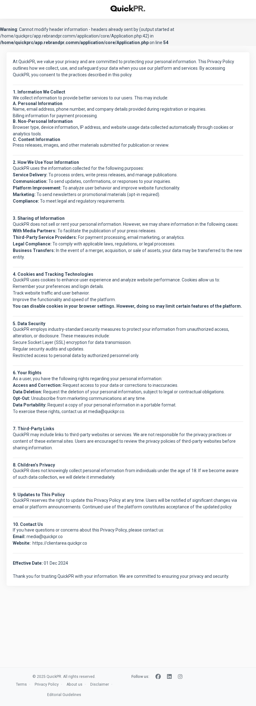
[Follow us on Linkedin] (169, 676)
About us (74, 684)
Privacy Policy (47, 684)
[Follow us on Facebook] (158, 676)
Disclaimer (99, 684)
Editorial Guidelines (64, 695)
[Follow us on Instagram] (180, 676)
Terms (21, 684)
